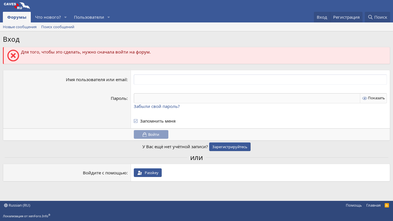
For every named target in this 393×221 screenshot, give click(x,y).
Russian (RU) (19, 205)
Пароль (119, 98)
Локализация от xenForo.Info (26, 216)
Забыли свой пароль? (157, 106)
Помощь (354, 205)
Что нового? (48, 17)
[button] (66, 17)
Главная (373, 205)
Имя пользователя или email (96, 79)
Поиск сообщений (57, 26)
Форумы (16, 17)
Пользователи (89, 17)
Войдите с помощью (105, 173)
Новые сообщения (20, 26)
